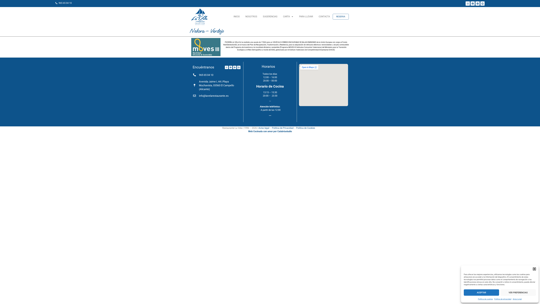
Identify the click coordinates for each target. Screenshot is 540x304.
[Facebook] (473, 3)
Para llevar (306, 16)
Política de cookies (485, 299)
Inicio (237, 16)
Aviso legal (263, 128)
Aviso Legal (517, 299)
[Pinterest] (477, 3)
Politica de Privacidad (282, 128)
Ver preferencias (518, 292)
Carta (286, 16)
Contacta (324, 16)
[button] (534, 269)
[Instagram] (468, 3)
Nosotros (251, 16)
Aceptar (481, 292)
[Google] (482, 3)
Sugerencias (270, 16)
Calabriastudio (284, 131)
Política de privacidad (502, 299)
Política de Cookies (305, 128)
